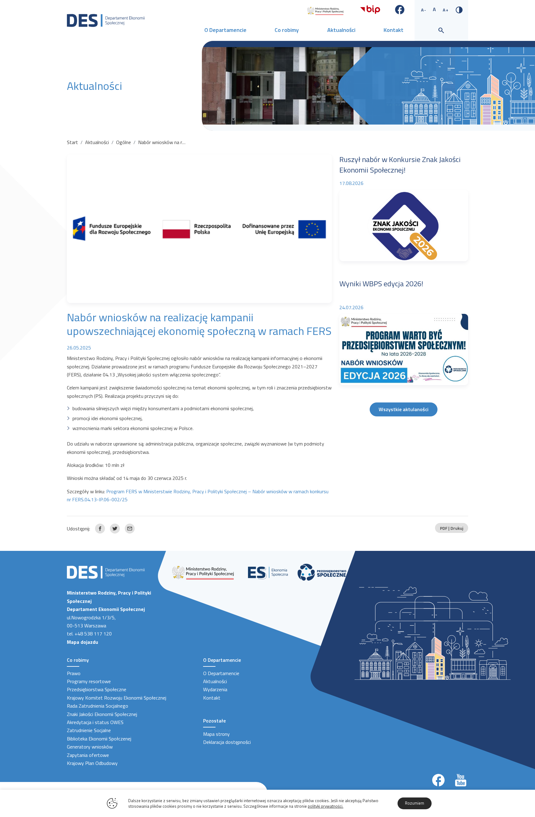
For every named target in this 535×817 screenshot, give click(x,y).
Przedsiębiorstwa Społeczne (96, 689)
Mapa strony (216, 734)
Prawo (73, 673)
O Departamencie (225, 30)
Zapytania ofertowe (88, 755)
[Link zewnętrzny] (325, 10)
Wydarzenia (215, 689)
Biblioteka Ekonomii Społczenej (99, 738)
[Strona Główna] (106, 20)
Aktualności (341, 30)
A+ (446, 10)
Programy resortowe (89, 681)
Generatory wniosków (90, 746)
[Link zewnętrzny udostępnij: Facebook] (100, 529)
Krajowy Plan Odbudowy (92, 763)
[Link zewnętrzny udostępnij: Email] (130, 529)
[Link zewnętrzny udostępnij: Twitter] (115, 529)
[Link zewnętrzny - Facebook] (400, 9)
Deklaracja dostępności (227, 742)
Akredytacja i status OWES (95, 722)
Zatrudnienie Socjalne (89, 730)
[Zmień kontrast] (459, 9)
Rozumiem (414, 803)
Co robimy (287, 30)
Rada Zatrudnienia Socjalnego (97, 705)
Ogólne (123, 142)
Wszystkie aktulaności (403, 409)
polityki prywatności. (325, 806)
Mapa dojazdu (82, 642)
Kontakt (393, 30)
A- (424, 10)
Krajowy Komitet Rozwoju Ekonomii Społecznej (116, 697)
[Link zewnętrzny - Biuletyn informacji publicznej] (370, 9)
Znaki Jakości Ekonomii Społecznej (102, 714)
